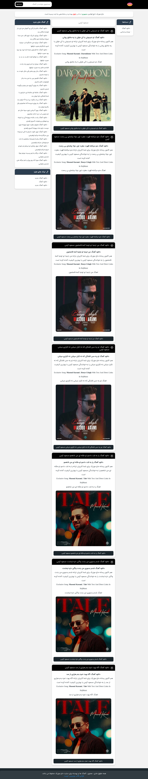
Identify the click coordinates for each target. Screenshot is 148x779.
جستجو (19, 4)
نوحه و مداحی (125, 32)
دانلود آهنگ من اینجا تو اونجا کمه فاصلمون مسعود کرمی (87, 245)
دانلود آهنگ (126, 28)
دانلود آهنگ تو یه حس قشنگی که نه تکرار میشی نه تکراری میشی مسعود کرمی (83, 447)
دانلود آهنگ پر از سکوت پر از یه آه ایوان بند (32, 100)
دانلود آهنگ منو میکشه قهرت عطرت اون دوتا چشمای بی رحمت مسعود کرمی (83, 237)
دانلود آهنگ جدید (41, 178)
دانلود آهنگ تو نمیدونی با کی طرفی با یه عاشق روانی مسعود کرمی (83, 31)
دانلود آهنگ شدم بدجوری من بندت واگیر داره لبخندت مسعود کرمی (83, 561)
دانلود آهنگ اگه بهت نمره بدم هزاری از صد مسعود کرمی (87, 667)
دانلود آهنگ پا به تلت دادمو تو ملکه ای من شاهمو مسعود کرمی (84, 455)
